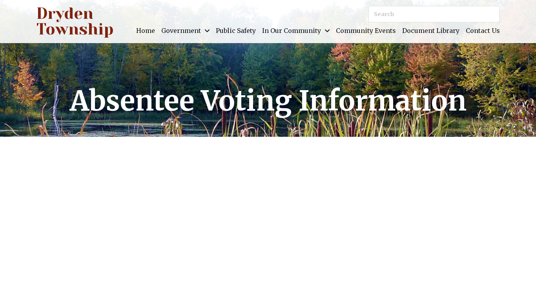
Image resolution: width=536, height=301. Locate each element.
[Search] (491, 14)
